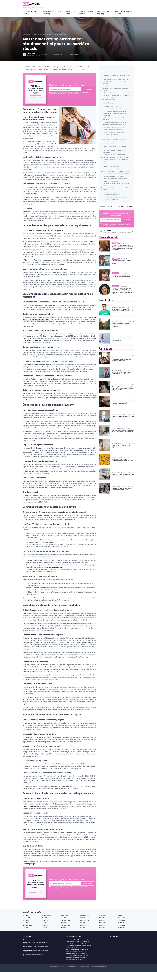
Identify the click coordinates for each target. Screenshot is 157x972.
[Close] (111, 472)
